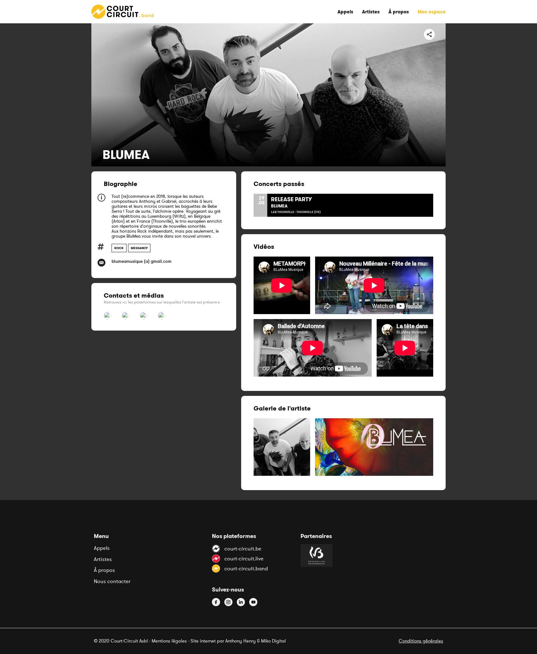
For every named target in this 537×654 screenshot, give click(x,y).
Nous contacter (112, 581)
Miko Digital (273, 641)
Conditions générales (421, 641)
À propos (104, 570)
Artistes (103, 559)
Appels (102, 548)
